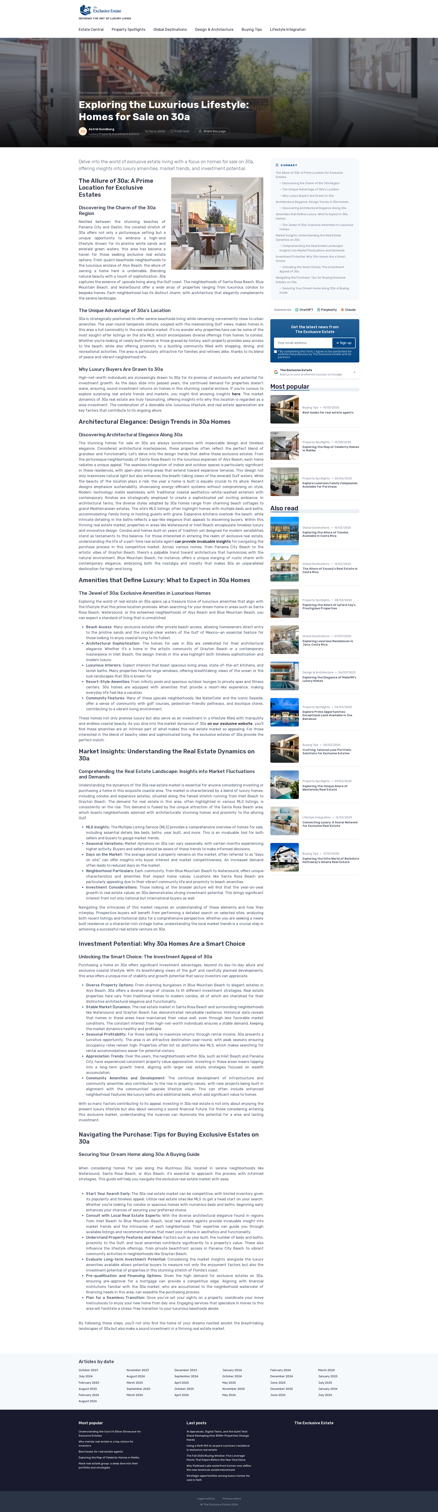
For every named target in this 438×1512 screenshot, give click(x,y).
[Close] (302, 745)
